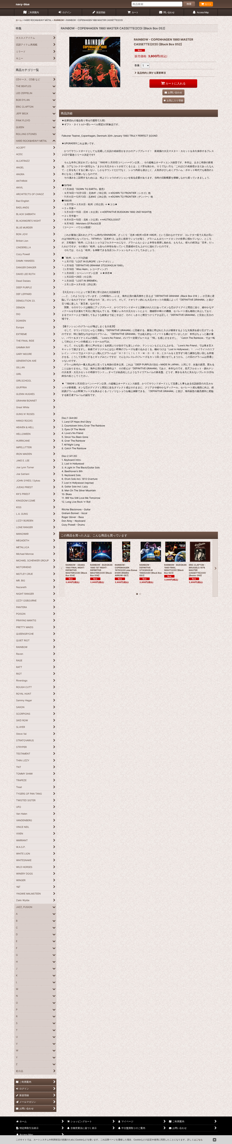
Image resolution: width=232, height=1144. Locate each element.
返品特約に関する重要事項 (151, 72)
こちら (199, 1139)
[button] (173, 100)
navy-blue (23, 4)
